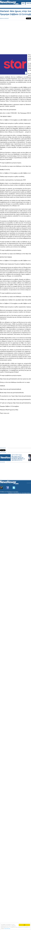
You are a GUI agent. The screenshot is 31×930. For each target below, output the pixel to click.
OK (24, 925)
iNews (17, 491)
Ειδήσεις (3, 491)
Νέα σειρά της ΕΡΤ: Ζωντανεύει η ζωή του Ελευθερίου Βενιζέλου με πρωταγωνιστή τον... (18, 458)
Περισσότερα (7, 928)
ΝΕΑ (23, 3)
